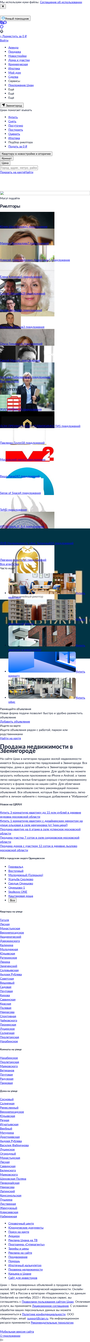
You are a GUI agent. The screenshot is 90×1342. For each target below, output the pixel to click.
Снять (12, 121)
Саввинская (7, 999)
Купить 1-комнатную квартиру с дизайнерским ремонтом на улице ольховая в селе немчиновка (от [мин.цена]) (41, 823)
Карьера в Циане (19, 1273)
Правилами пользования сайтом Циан (48, 1302)
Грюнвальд (15, 867)
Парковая (6, 1083)
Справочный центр (21, 1223)
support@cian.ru (37, 1318)
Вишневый (7, 983)
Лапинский (7, 1191)
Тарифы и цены (18, 1248)
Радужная (6, 1079)
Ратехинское (8, 957)
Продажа (14, 52)
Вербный (6, 1128)
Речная (4, 1120)
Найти (29, 172)
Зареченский (8, 966)
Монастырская (10, 928)
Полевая (5, 1008)
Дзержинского (10, 941)
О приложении (10, 1336)
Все (12, 900)
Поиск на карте (18, 1232)
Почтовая (6, 991)
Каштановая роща (20, 896)
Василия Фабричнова (14, 1145)
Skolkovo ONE (17, 892)
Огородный (8, 1153)
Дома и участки (19, 60)
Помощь (14, 1261)
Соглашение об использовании (61, 2)
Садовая (5, 987)
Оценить (14, 134)
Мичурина (7, 1133)
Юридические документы (26, 1227)
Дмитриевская (10, 1137)
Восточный (15, 871)
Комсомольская (10, 1195)
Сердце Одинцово (20, 883)
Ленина (5, 962)
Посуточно (15, 125)
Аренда (13, 47)
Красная (5, 1004)
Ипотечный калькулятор (24, 1265)
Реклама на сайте (20, 1253)
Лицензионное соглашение (50, 1306)
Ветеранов (7, 1070)
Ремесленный (9, 1107)
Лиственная (8, 1204)
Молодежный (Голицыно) (25, 875)
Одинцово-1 (16, 887)
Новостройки (17, 56)
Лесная (5, 924)
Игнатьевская (9, 1124)
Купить (13, 117)
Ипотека (14, 68)
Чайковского (8, 1020)
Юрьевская (7, 953)
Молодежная (9, 949)
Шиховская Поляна (13, 1179)
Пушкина (6, 1199)
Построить (15, 130)
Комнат (7, 158)
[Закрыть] (3, 6)
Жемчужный (8, 1208)
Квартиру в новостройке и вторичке (26, 154)
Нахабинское (9, 1041)
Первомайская (9, 1183)
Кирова (5, 995)
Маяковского (9, 1066)
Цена (5, 163)
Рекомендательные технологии (52, 1322)
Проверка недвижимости (25, 1269)
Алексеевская (9, 1212)
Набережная (8, 1216)
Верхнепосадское (12, 932)
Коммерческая (18, 64)
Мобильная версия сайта (17, 1331)
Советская (7, 978)
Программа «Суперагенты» (26, 1244)
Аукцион (14, 1236)
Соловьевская (9, 970)
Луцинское (7, 1029)
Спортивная (8, 1016)
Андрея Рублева (11, 974)
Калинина (6, 945)
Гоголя (4, 920)
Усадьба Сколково (20, 879)
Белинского (8, 1170)
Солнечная (7, 1033)
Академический (10, 937)
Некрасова (7, 1012)
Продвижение (17, 1257)
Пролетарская (9, 1037)
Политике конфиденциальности (44, 1314)
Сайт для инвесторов (22, 1278)
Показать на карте (12, 172)
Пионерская (8, 1024)
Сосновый (7, 1099)
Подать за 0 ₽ (17, 146)
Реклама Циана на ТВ (22, 1240)
